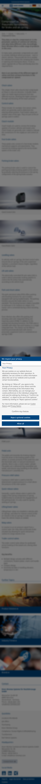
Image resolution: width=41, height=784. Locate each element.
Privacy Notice (16, 406)
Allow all (20, 423)
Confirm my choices (20, 411)
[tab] (20, 363)
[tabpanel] (20, 387)
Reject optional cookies (20, 417)
